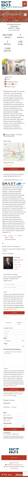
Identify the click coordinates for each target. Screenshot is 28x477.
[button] (24, 14)
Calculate (14, 429)
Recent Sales (17, 264)
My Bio (16, 269)
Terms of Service (8, 395)
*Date (5, 338)
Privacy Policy (12, 309)
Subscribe (14, 313)
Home (5, 235)
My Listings (17, 262)
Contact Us (9, 322)
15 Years (13, 407)
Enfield (7, 237)
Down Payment (8, 418)
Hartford (19, 235)
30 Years (7, 407)
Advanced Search (9, 17)
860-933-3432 (19, 260)
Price (4, 412)
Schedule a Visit (19, 323)
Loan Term (6, 403)
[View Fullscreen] (5, 150)
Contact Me (17, 267)
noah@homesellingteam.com (14, 465)
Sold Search (20, 17)
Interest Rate (7, 423)
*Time (5, 344)
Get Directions (14, 169)
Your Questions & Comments (12, 349)
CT (15, 235)
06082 (11, 237)
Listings (10, 235)
